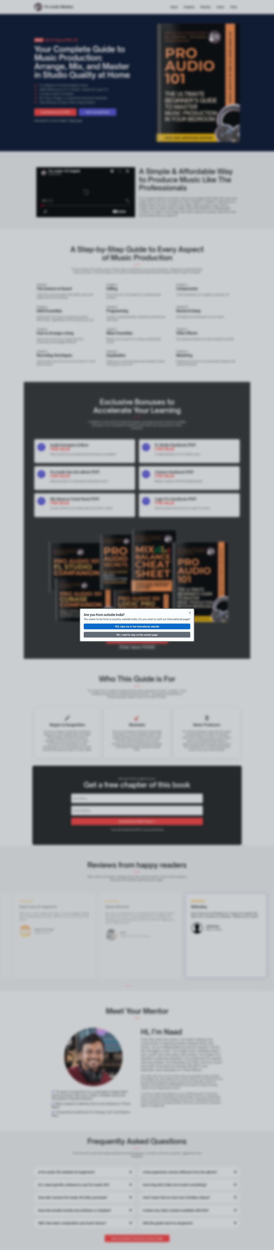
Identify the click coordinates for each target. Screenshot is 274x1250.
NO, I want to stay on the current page (137, 634)
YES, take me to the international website (137, 626)
